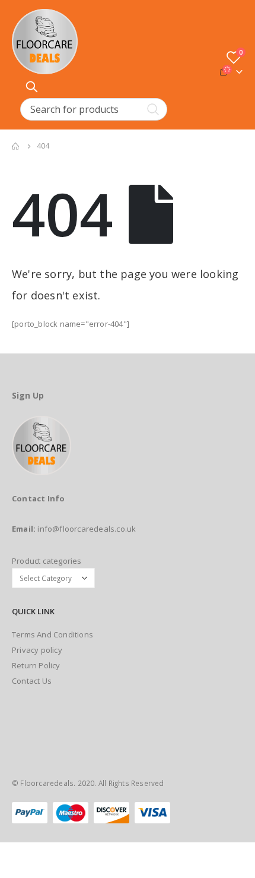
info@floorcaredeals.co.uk (86, 528)
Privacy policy (37, 650)
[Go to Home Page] (16, 146)
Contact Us (32, 680)
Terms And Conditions (52, 634)
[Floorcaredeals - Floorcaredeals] (45, 41)
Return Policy (36, 665)
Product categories (47, 560)
